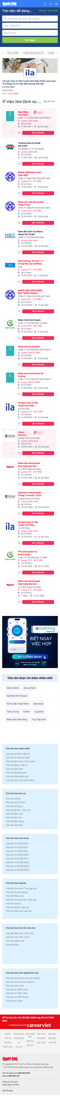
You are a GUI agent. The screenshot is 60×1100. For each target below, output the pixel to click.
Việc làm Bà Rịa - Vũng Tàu (18, 810)
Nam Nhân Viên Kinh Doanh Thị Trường (23, 113)
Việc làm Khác (12, 944)
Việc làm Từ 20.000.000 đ (17, 862)
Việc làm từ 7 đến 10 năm (17, 997)
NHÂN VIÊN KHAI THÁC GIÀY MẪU (30, 173)
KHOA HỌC (41, 1038)
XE (19, 1042)
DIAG (20, 267)
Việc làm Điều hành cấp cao (19, 911)
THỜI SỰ (8, 1038)
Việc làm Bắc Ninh (14, 825)
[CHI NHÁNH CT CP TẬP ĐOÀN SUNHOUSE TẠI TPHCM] (10, 147)
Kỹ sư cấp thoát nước (18, 703)
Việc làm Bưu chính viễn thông (20, 780)
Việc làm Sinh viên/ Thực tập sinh (21, 888)
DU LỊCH (19, 1047)
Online (26, 711)
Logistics (39, 711)
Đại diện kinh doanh (17, 695)
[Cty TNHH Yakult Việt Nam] (10, 467)
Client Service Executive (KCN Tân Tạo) (23, 433)
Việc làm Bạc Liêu (14, 813)
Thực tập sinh (39, 719)
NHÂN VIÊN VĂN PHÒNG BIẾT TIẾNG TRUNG (30, 291)
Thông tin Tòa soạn (10, 1082)
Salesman (38, 703)
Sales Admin (13, 687)
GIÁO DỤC (52, 1034)
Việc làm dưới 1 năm (15, 985)
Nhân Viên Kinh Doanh (29, 319)
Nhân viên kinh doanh (29, 346)
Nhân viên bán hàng (17, 719)
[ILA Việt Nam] (10, 407)
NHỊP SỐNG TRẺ (30, 1035)
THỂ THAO (41, 1034)
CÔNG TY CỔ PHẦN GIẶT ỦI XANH (32, 323)
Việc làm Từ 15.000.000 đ (17, 858)
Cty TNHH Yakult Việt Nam (29, 469)
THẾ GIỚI (7, 1042)
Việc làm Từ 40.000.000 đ (17, 869)
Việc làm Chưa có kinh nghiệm (20, 981)
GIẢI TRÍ (30, 1045)
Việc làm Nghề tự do (15, 940)
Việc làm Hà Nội (13, 798)
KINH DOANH (19, 1034)
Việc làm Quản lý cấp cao (17, 907)
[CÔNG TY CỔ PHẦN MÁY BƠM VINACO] (10, 116)
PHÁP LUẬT (7, 1047)
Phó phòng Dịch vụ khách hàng (27, 553)
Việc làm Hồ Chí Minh (15, 802)
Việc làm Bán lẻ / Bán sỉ (16, 765)
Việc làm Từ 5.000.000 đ (17, 847)
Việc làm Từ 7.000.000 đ (17, 851)
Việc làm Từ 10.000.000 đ (17, 854)
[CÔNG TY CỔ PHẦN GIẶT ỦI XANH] (10, 324)
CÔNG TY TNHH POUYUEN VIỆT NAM (34, 178)
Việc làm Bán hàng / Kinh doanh (20, 761)
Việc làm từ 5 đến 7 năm (17, 993)
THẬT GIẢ (52, 1042)
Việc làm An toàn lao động (18, 757)
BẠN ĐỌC (52, 1038)
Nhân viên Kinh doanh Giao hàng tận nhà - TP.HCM (29, 464)
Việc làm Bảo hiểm (14, 769)
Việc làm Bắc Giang (15, 821)
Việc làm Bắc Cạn (14, 817)
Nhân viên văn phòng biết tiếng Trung (31, 203)
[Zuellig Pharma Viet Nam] (10, 436)
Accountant (30, 687)
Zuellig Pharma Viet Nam (29, 438)
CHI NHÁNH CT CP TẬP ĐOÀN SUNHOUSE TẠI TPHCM (31, 149)
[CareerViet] (38, 1025)
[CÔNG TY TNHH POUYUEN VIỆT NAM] (10, 176)
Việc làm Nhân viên (15, 895)
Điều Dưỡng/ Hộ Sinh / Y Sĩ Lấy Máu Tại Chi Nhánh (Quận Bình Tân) (30, 262)
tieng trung (13, 711)
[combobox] (30, 19)
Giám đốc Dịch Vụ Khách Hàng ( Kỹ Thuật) (30, 233)
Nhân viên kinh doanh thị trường (30, 374)
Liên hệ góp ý (7, 1090)
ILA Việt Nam (24, 409)
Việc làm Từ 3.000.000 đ (17, 843)
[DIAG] (10, 265)
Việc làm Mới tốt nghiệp (17, 892)
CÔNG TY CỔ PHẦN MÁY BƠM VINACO (34, 118)
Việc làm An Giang (14, 806)
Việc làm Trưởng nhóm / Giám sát (21, 899)
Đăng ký (42, 10)
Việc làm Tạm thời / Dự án (18, 937)
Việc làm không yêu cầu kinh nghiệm (23, 978)
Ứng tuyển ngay (38, 133)
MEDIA (7, 1034)
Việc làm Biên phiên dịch (17, 776)
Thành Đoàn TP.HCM (10, 1084)
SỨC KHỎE (41, 1042)
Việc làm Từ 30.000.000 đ (17, 866)
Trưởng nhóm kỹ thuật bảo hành (29, 144)
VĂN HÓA (30, 1041)
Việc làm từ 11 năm (14, 1000)
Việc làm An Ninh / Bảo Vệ (18, 753)
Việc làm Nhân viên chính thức (20, 933)
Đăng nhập (53, 10)
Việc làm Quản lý (13, 903)
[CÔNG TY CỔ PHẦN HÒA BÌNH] (10, 235)
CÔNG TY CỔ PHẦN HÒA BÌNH (31, 237)
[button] (50, 3)
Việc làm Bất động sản (16, 772)
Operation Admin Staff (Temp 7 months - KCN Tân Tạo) (29, 494)
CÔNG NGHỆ (19, 1038)
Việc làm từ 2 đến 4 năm (17, 989)
